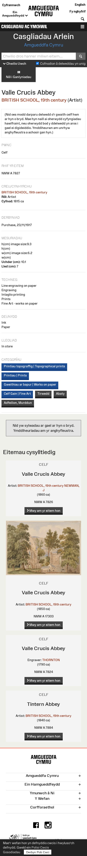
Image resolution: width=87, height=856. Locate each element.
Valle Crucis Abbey (43, 474)
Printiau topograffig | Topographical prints (34, 366)
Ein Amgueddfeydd (13, 13)
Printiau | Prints (15, 375)
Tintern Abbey (43, 704)
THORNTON (51, 660)
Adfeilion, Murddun (18, 402)
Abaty (60, 393)
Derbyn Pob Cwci (37, 852)
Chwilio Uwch (16, 63)
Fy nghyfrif (77, 11)
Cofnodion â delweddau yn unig (63, 63)
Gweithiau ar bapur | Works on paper (30, 384)
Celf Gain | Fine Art (17, 393)
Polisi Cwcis (40, 847)
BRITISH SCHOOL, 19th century (34, 100)
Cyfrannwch (11, 5)
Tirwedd (43, 393)
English (80, 4)
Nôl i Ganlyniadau (18, 77)
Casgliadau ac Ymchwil (24, 26)
